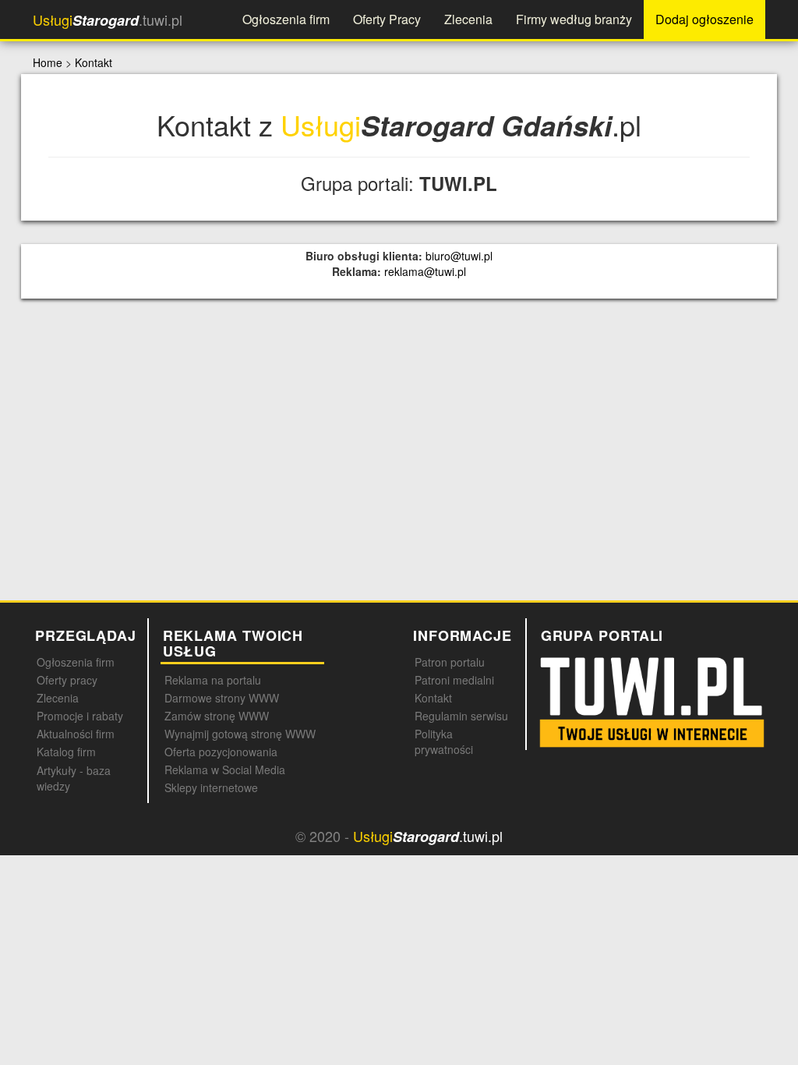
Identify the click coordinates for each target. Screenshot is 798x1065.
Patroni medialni (454, 680)
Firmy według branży (574, 19)
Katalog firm (66, 751)
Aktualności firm (76, 733)
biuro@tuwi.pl (459, 256)
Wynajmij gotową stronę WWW (240, 733)
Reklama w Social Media (224, 769)
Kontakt (93, 62)
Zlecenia (468, 19)
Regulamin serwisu (461, 716)
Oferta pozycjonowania (220, 751)
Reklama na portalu (212, 680)
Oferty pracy (67, 680)
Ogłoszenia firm (286, 19)
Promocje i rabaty (80, 716)
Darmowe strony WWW (221, 698)
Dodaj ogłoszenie (704, 19)
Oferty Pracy (387, 19)
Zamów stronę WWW (216, 716)
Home (47, 62)
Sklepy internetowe (211, 787)
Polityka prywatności (444, 741)
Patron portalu (450, 662)
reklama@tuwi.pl (425, 271)
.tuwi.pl (107, 19)
